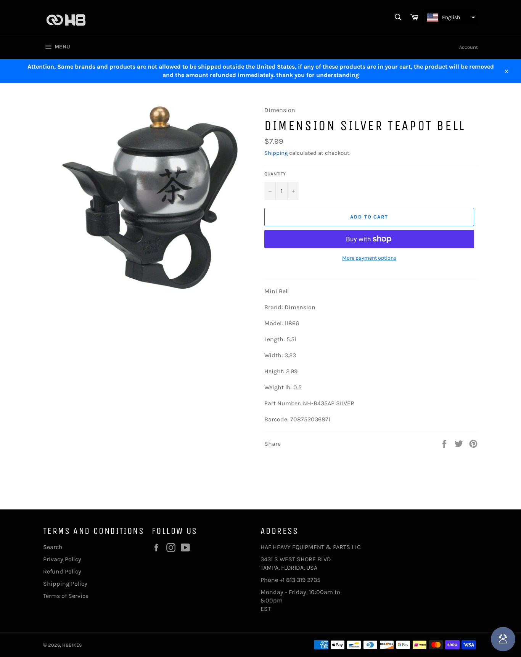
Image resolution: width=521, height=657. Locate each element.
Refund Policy (62, 571)
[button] (450, 17)
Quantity (275, 174)
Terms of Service (65, 595)
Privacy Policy (62, 559)
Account (468, 47)
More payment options (369, 258)
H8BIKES (72, 645)
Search (53, 547)
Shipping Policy (65, 583)
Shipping (276, 152)
